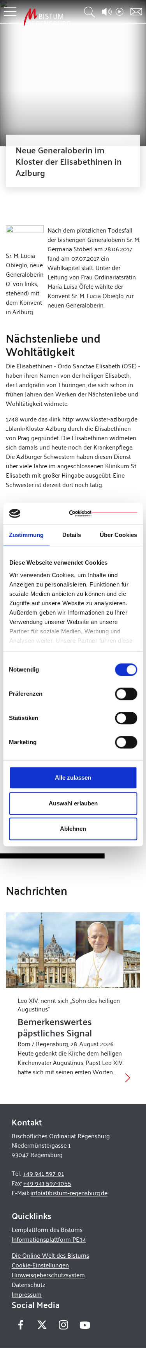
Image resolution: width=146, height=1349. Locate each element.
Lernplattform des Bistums (47, 1229)
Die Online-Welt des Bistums (50, 1255)
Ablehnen (73, 828)
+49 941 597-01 (43, 1173)
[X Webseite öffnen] (42, 1325)
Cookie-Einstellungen (40, 1265)
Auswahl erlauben (73, 803)
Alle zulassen (73, 777)
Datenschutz (28, 1284)
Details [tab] (71, 534)
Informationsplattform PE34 (49, 1239)
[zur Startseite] (47, 17)
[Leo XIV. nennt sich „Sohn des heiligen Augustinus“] (73, 950)
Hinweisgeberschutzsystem (48, 1275)
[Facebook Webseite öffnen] (20, 1325)
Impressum (27, 1294)
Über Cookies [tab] (118, 534)
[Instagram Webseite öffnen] (63, 1325)
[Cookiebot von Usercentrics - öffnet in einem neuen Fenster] (103, 513)
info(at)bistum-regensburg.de (68, 1193)
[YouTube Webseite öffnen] (84, 1324)
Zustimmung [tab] (26, 534)
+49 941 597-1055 (47, 1183)
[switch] (126, 694)
